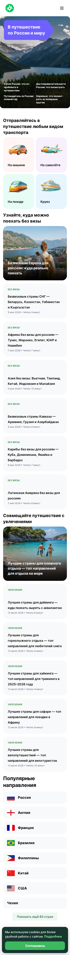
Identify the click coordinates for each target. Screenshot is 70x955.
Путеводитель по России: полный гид (19, 98)
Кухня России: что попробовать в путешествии (17, 87)
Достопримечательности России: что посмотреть (51, 85)
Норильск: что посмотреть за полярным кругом (49, 99)
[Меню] (62, 8)
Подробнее (53, 936)
